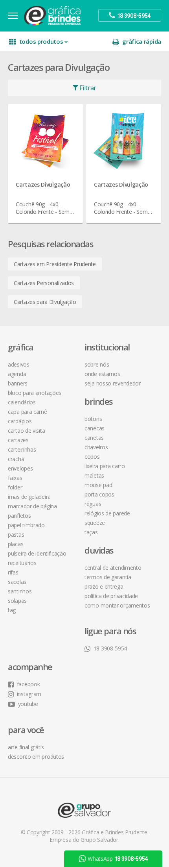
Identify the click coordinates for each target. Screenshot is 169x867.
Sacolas (17, 581)
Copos (92, 456)
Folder (15, 487)
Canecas (94, 428)
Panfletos (19, 515)
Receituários (22, 563)
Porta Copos (99, 494)
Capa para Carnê (27, 411)
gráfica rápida (141, 41)
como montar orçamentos (117, 605)
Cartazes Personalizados (44, 283)
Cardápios (19, 421)
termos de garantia (107, 577)
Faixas (15, 478)
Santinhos (19, 591)
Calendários (22, 402)
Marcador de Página (32, 506)
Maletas (94, 475)
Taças (91, 532)
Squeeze (94, 522)
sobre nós (96, 364)
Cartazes (18, 440)
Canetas (94, 437)
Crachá (16, 459)
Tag (12, 610)
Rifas (13, 572)
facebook (28, 684)
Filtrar (87, 87)
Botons (93, 418)
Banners (18, 383)
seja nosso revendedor (112, 383)
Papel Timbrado (26, 525)
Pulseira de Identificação (37, 553)
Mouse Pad (98, 485)
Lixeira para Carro (104, 466)
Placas (15, 544)
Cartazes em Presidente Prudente (55, 264)
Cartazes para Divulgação (45, 302)
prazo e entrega (103, 586)
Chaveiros (96, 447)
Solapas (17, 600)
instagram (29, 694)
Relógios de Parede (107, 513)
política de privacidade (111, 596)
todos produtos (41, 41)
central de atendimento (112, 567)
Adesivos (18, 364)
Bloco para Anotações (34, 392)
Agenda (17, 374)
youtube (28, 704)
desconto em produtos (36, 756)
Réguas (92, 504)
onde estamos (102, 374)
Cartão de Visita (26, 430)
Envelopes (20, 468)
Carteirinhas (22, 449)
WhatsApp (118, 858)
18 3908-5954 (110, 648)
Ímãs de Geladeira (29, 496)
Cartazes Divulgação (43, 184)
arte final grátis (26, 747)
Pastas (16, 534)
